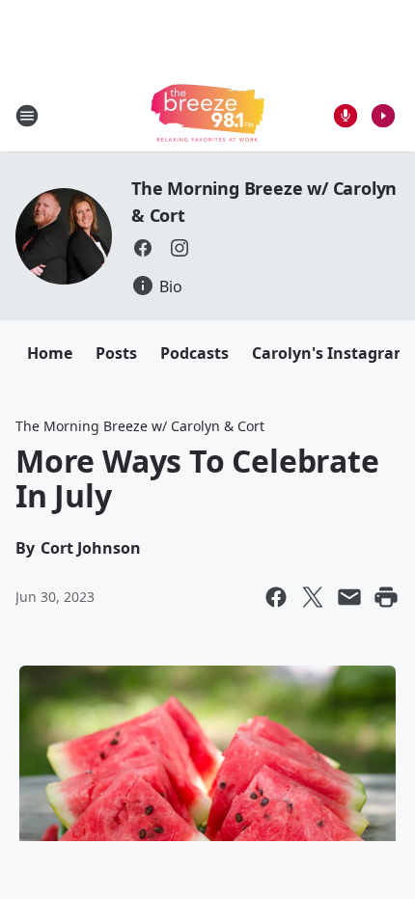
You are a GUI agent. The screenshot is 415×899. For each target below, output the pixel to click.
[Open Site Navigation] (27, 115)
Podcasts (194, 353)
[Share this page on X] (312, 597)
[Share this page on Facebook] (276, 597)
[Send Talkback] (345, 115)
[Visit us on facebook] (142, 247)
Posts (116, 353)
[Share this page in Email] (349, 597)
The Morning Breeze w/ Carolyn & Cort (139, 426)
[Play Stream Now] (383, 115)
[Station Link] (207, 115)
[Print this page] (386, 597)
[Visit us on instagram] (179, 247)
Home (49, 353)
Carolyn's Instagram (330, 353)
